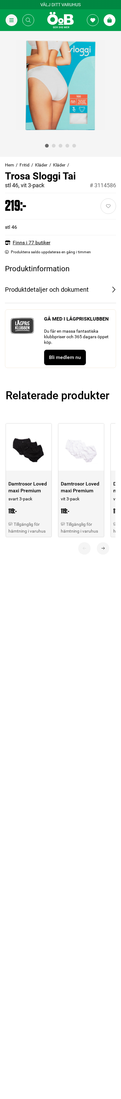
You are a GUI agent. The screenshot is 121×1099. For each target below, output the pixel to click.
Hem (9, 164)
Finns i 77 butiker (31, 243)
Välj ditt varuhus (60, 4)
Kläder (41, 164)
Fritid (24, 164)
